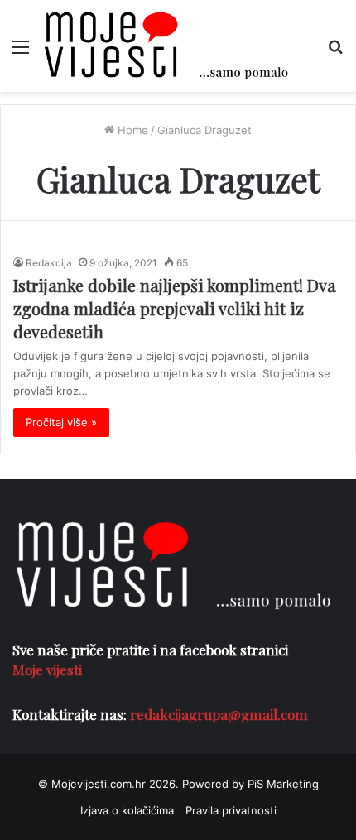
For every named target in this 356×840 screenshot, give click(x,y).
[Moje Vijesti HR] (165, 46)
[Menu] (20, 52)
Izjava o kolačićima (127, 810)
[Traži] (335, 52)
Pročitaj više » (61, 422)
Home (131, 130)
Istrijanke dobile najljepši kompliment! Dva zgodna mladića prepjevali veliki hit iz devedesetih (174, 308)
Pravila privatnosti (231, 810)
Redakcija (49, 263)
